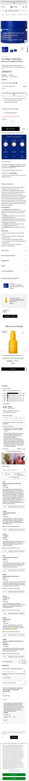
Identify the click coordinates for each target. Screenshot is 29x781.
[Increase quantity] (13, 122)
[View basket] (26, 7)
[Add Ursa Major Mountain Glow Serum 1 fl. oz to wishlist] (22, 332)
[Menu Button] (1, 7)
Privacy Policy (5, 768)
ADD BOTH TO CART (10, 316)
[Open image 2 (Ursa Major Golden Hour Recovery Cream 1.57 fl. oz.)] (13, 49)
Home (3, 14)
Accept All (14, 778)
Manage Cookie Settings (14, 770)
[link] (23, 7)
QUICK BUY (13, 369)
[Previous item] (2, 351)
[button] (14, 72)
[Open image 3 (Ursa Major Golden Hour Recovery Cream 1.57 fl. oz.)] (21, 49)
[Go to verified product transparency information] (7, 72)
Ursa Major (13, 14)
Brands (7, 14)
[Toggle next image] (27, 30)
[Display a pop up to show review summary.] (18, 361)
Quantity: (4, 119)
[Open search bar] (4, 7)
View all (24, 86)
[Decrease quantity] (4, 122)
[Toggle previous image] (1, 30)
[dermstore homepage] (14, 7)
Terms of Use (12, 768)
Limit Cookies (14, 774)
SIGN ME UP (14, 737)
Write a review (5, 76)
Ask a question (13, 76)
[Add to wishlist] (23, 129)
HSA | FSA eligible (8, 83)
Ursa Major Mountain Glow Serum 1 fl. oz (13, 355)
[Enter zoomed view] (25, 41)
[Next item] (25, 351)
